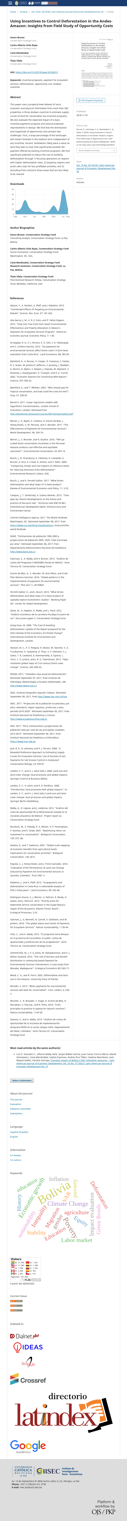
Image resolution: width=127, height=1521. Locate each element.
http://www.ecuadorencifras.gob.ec (28, 719)
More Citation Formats (89, 150)
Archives (24, 11)
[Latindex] (63, 1435)
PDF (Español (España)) (92, 100)
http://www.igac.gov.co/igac (52, 696)
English (14, 1136)
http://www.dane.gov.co (22, 551)
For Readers (15, 1155)
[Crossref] (28, 1384)
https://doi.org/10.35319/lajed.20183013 (37, 72)
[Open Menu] (10, 3)
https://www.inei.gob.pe (23, 741)
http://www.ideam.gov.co (23, 685)
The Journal (16, 1099)
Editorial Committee (20, 1108)
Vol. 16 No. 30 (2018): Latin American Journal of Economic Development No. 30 (67, 11)
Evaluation (15, 1104)
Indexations (16, 1113)
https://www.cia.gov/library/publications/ (32, 525)
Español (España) (19, 1132)
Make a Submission (22, 1080)
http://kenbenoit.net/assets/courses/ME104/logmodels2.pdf (41, 413)
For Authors (15, 1160)
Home (13, 11)
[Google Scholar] (28, 1452)
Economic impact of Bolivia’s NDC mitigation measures (79, 1060)
